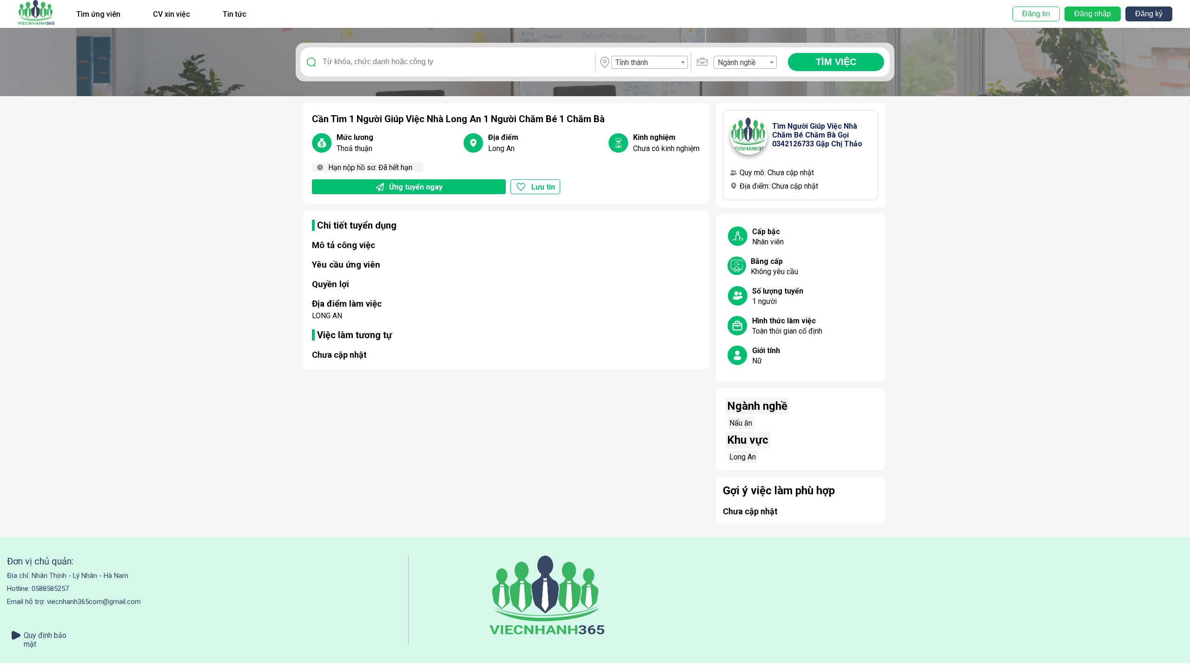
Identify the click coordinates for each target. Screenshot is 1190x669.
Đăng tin (1036, 14)
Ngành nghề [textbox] (736, 62)
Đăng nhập (1092, 14)
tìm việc (836, 62)
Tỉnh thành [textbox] (631, 62)
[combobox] (649, 62)
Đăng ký (1149, 14)
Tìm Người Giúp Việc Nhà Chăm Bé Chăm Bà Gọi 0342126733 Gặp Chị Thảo (817, 135)
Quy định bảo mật (45, 635)
